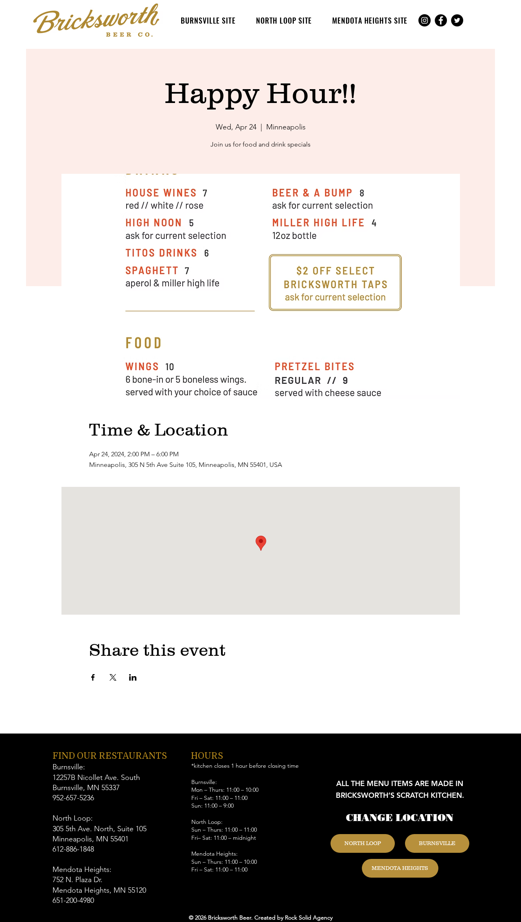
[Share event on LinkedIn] (133, 677)
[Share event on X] (113, 677)
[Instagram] (424, 20)
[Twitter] (457, 20)
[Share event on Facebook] (93, 677)
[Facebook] (441, 20)
